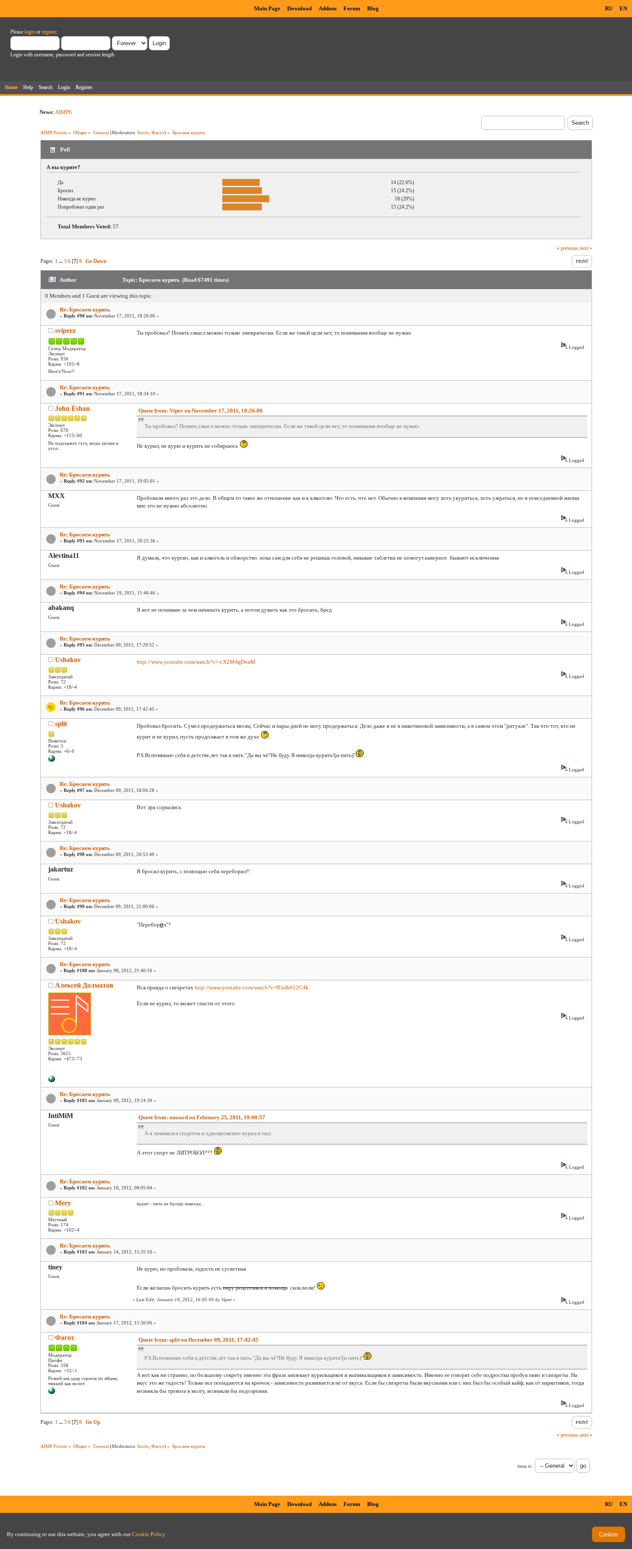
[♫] (51, 1080)
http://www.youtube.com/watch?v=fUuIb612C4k (252, 987)
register (49, 32)
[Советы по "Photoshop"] (51, 760)
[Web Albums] (51, 1392)
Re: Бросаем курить (85, 309)
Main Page (267, 8)
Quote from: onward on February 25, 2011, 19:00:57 (201, 1117)
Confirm (608, 1534)
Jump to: (525, 1466)
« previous (567, 248)
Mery (63, 1203)
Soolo (143, 132)
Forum (352, 8)
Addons (328, 8)
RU (609, 8)
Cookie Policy (149, 1534)
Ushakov (68, 659)
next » (586, 248)
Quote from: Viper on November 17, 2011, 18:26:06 (200, 410)
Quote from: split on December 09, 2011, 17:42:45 (198, 1340)
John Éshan (72, 408)
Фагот (157, 132)
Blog (373, 8)
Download (299, 8)
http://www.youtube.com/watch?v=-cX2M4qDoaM (196, 662)
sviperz (65, 330)
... (61, 261)
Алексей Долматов (84, 985)
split (61, 723)
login (30, 32)
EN (623, 8)
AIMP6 (63, 112)
